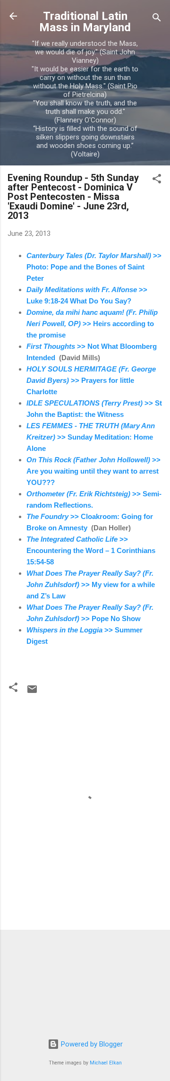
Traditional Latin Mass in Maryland (85, 21)
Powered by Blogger (91, 1044)
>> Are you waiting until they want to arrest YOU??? (93, 471)
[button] (156, 180)
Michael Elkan (106, 1063)
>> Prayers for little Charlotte (91, 380)
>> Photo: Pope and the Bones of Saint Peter (94, 266)
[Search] (156, 19)
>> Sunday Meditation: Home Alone (90, 437)
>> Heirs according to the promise (92, 323)
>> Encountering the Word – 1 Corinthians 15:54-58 (90, 550)
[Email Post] (32, 692)
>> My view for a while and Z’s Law (90, 584)
